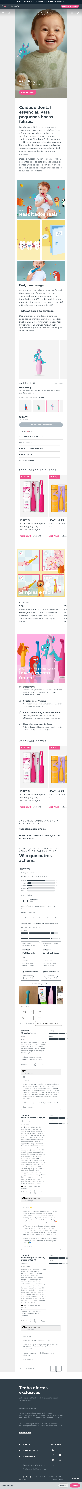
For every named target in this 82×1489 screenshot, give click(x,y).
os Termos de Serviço (46, 1425)
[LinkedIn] (53, 1460)
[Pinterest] (60, 1460)
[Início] (41, 13)
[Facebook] (60, 1450)
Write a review (58, 383)
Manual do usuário (26, 460)
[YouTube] (60, 1455)
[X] (53, 1455)
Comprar (75, 1485)
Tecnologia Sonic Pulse (32, 829)
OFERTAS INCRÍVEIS (70, 6)
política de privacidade (27, 1425)
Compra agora (27, 92)
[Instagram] (53, 1450)
